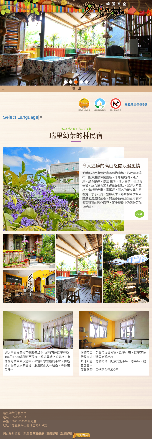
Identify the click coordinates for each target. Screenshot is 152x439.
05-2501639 (19, 417)
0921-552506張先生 (24, 421)
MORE (139, 214)
